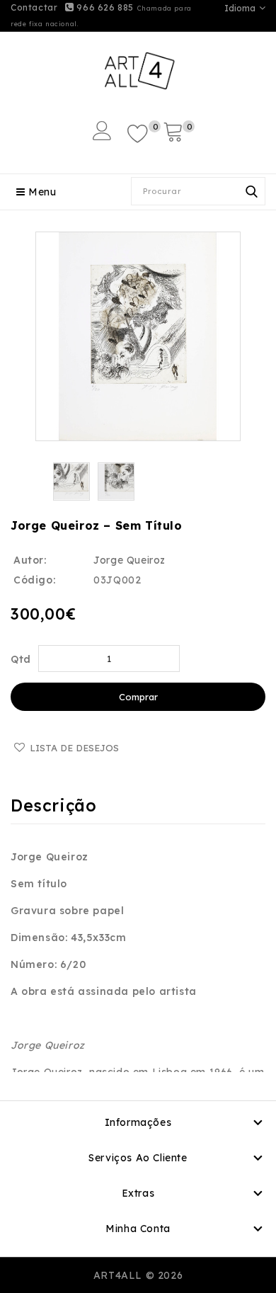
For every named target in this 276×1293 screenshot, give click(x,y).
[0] (138, 132)
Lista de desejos (74, 747)
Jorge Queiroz (129, 560)
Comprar (138, 696)
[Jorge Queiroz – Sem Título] (138, 336)
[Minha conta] (102, 130)
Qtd (21, 659)
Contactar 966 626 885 (72, 7)
